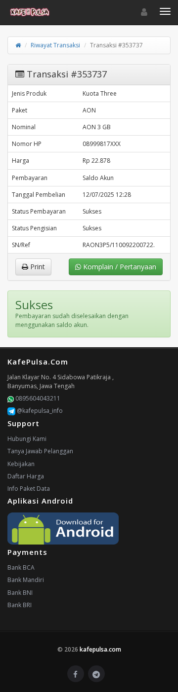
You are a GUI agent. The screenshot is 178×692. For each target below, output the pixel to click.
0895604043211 (37, 398)
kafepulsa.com (100, 649)
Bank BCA (21, 567)
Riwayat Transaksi (55, 45)
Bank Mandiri (25, 580)
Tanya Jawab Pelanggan (40, 451)
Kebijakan (21, 464)
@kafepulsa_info (39, 410)
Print (36, 266)
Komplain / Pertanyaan (118, 266)
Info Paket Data (28, 488)
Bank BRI (19, 605)
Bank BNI (20, 592)
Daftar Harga (25, 476)
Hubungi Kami (26, 439)
